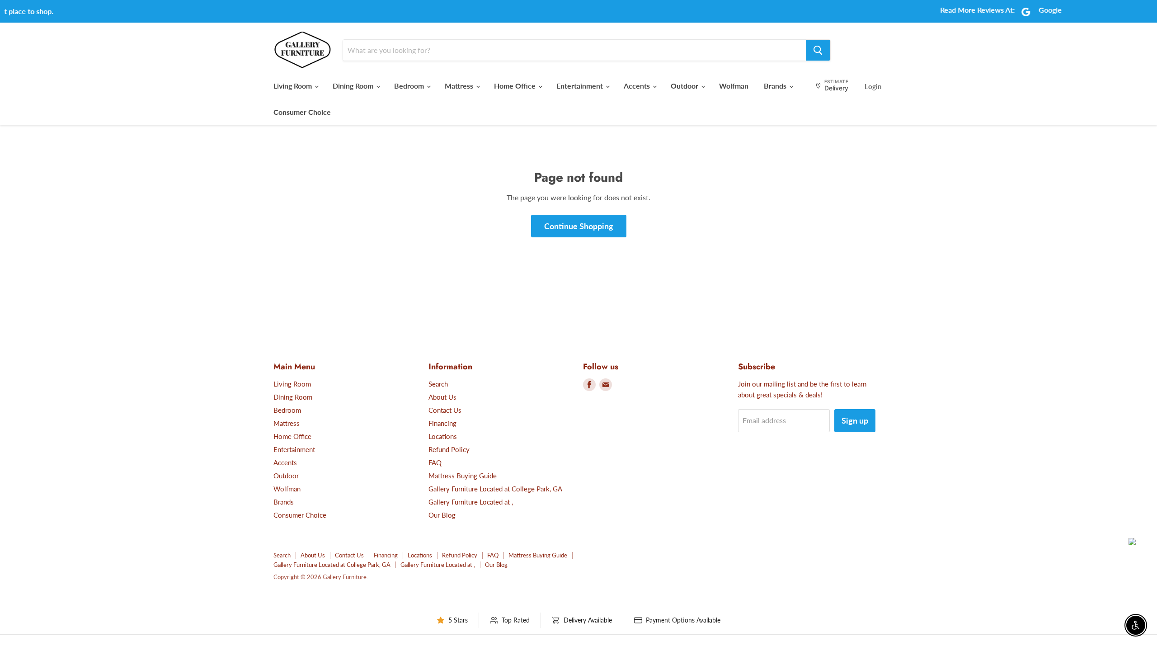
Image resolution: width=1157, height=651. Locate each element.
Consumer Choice (302, 112)
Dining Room (354, 85)
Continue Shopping (578, 226)
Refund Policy (449, 449)
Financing (442, 423)
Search (438, 384)
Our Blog (442, 515)
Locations (442, 436)
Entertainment (580, 85)
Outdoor (685, 85)
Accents (638, 85)
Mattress (460, 85)
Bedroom (410, 85)
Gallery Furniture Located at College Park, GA (495, 489)
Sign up (855, 420)
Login (873, 86)
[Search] (818, 50)
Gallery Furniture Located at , (470, 502)
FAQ (435, 462)
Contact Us (444, 410)
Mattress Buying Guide (462, 476)
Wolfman (733, 85)
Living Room (293, 85)
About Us (442, 397)
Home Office (515, 85)
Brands (776, 85)
